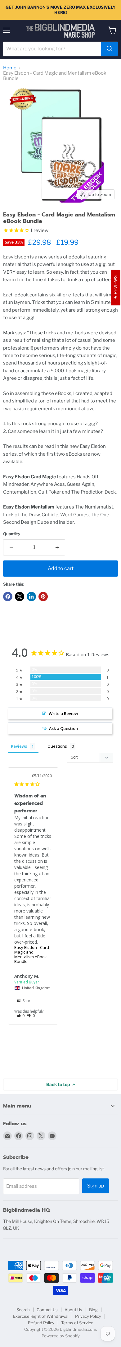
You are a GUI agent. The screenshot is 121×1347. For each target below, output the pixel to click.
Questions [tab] (57, 746)
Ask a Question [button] (63, 728)
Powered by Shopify (61, 1335)
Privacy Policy (88, 1316)
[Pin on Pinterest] (43, 596)
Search (23, 1309)
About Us (73, 1309)
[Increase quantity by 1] (57, 547)
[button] (21, 1015)
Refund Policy (41, 1322)
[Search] (109, 49)
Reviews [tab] (19, 746)
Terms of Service (77, 1322)
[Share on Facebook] (7, 596)
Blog (93, 1309)
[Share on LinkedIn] (31, 596)
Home (9, 68)
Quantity (11, 534)
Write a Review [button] (63, 713)
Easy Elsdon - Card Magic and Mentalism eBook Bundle (31, 954)
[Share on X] (19, 596)
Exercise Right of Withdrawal (40, 1316)
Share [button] (27, 1000)
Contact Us (47, 1309)
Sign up (95, 1186)
